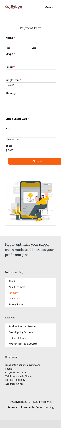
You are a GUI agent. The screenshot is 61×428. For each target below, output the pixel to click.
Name (10, 37)
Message (11, 93)
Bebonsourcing (45, 407)
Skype (10, 54)
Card (8, 129)
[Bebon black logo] (13, 5)
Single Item (14, 80)
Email (10, 67)
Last (34, 48)
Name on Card (12, 139)
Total (9, 145)
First (8, 48)
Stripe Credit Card (18, 119)
